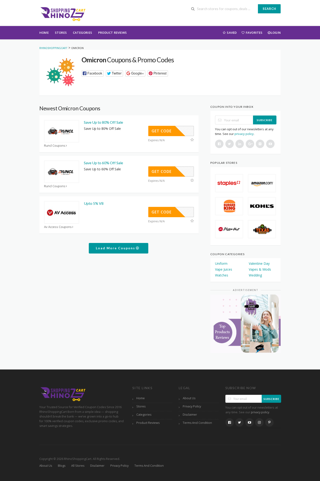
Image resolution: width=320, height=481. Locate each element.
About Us (189, 398)
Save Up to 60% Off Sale (103, 162)
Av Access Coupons (58, 227)
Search (269, 9)
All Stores (77, 466)
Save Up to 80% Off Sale (103, 122)
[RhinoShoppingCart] (62, 13)
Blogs (61, 466)
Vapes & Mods (260, 269)
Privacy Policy (192, 406)
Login (276, 32)
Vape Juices (223, 269)
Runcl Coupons (54, 146)
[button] (93, 73)
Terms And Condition (197, 423)
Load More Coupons (116, 248)
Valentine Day (259, 263)
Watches (221, 275)
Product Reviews (112, 32)
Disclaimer (190, 415)
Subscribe (264, 120)
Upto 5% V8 (94, 203)
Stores (61, 32)
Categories (82, 32)
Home (44, 32)
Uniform (221, 263)
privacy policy (244, 134)
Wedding (255, 275)
